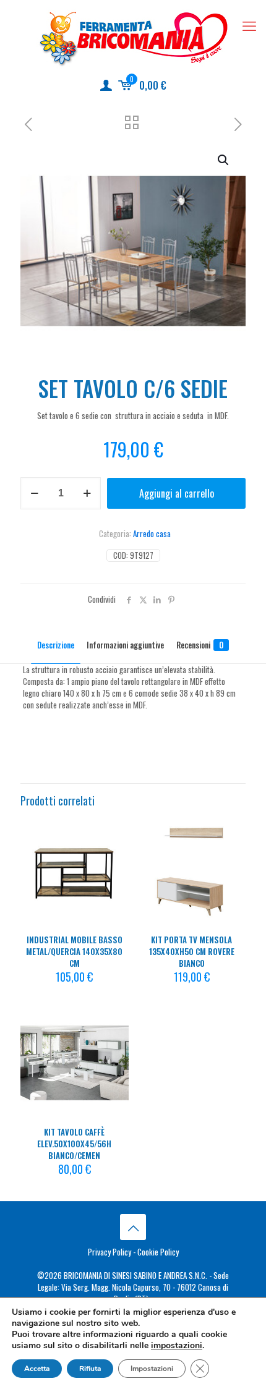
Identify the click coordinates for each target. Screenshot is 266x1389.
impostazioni (176, 1345)
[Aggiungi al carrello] (114, 831)
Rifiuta (90, 1369)
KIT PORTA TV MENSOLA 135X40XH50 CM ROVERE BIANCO (191, 951)
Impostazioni (152, 1369)
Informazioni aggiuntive (125, 645)
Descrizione (55, 645)
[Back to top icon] (133, 1227)
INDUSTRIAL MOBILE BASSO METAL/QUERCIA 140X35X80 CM (74, 951)
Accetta (36, 1369)
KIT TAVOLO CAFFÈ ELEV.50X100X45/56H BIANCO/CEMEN (74, 1144)
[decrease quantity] (34, 493)
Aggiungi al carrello (176, 493)
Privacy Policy (109, 1252)
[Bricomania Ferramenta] (133, 38)
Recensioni (199, 645)
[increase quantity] (87, 493)
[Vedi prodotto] (114, 849)
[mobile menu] (249, 24)
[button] (224, 160)
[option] (23, 711)
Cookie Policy (158, 1252)
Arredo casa (152, 533)
